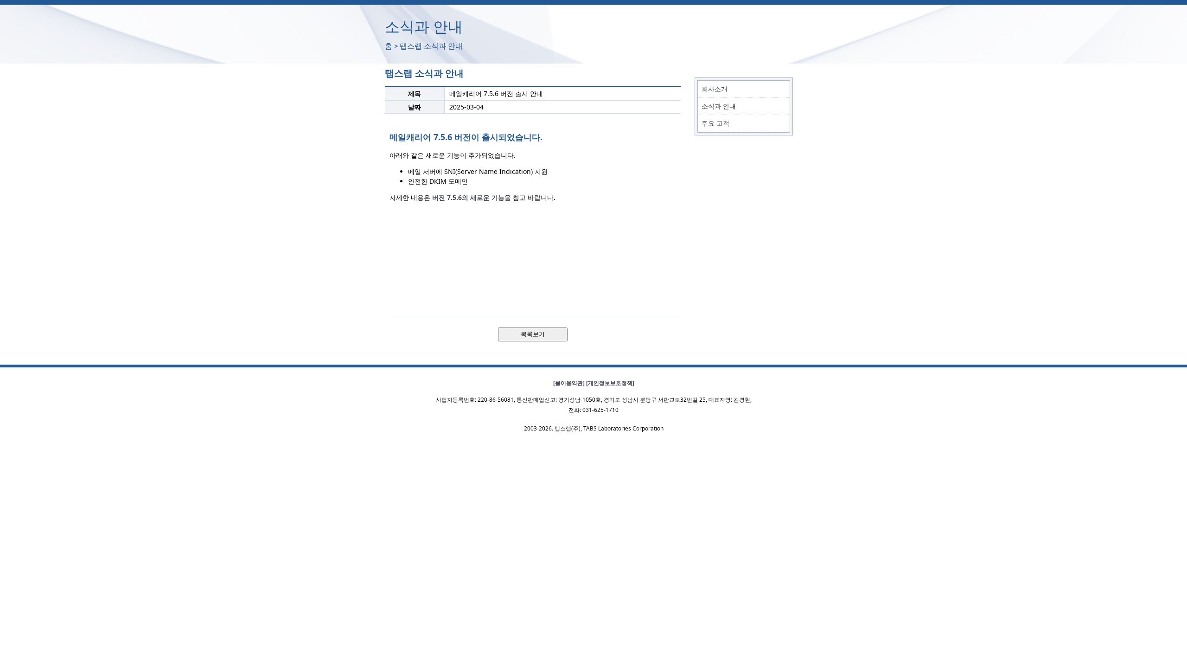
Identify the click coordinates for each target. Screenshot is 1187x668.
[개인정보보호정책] (610, 383)
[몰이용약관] (569, 383)
